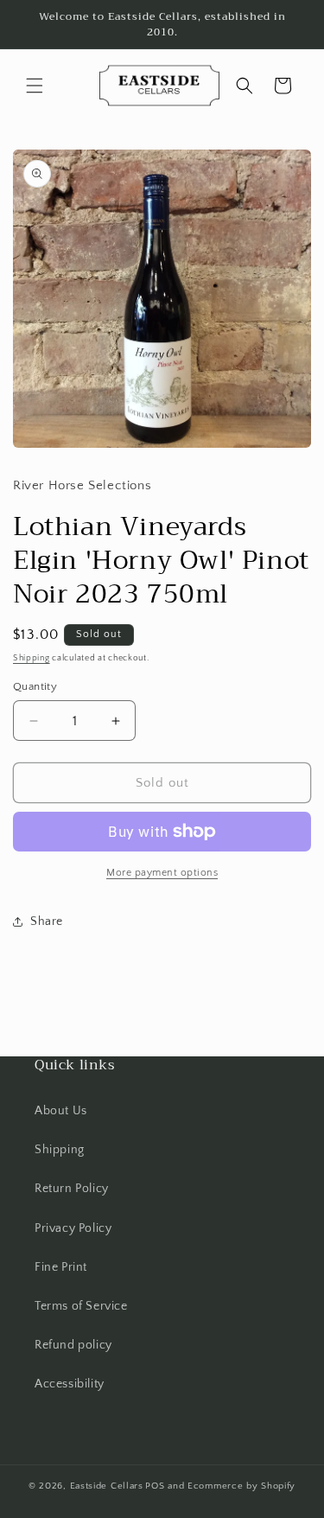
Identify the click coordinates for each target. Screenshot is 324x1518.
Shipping (31, 658)
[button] (35, 86)
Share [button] (46, 921)
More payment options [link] (162, 872)
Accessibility (70, 1384)
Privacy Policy (73, 1228)
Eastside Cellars (106, 1486)
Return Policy (72, 1189)
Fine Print (61, 1267)
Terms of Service (81, 1306)
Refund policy (73, 1345)
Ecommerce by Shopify (241, 1486)
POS (154, 1486)
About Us (61, 1111)
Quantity (35, 686)
